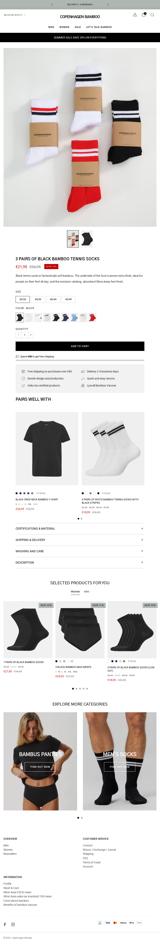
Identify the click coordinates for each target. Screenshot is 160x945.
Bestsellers (10, 853)
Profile (7, 883)
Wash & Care (11, 888)
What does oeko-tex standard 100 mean (28, 896)
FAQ (85, 858)
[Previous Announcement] (51, 4)
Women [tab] (75, 591)
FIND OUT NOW (40, 766)
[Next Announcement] (108, 4)
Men (51, 27)
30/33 (23, 299)
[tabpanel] (80, 645)
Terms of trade (91, 862)
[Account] (135, 15)
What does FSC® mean (17, 892)
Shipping (88, 853)
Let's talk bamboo (99, 27)
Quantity (22, 329)
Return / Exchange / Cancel (99, 849)
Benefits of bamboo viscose (20, 904)
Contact (88, 845)
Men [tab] (86, 591)
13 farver (40, 493)
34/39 (38, 299)
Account (88, 866)
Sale (78, 27)
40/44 (53, 299)
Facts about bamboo (16, 900)
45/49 (68, 299)
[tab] (78, 518)
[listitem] (80, 4)
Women (64, 27)
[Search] (152, 15)
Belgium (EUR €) (13, 15)
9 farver (106, 493)
